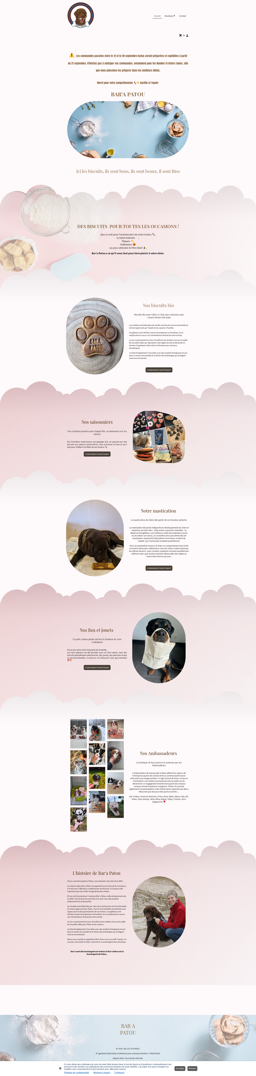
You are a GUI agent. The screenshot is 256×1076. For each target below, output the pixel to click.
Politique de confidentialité (76, 1072)
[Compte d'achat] (187, 35)
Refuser (192, 1068)
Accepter (180, 1068)
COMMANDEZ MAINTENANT (159, 370)
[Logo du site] (80, 16)
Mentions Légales (101, 1072)
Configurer (119, 1072)
